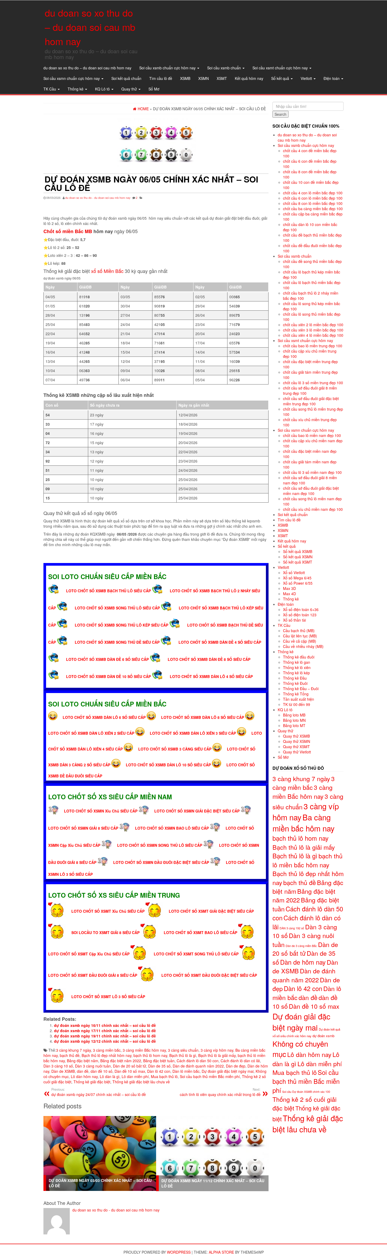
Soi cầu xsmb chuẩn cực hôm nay (168, 67)
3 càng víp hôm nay (217, 1050)
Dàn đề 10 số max (130, 1071)
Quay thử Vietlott (297, 751)
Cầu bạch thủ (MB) (299, 630)
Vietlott (307, 78)
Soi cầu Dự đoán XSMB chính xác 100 (306, 1092)
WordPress (179, 1252)
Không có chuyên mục (300, 1048)
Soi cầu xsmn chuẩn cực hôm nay (72, 78)
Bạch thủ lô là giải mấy (217, 1055)
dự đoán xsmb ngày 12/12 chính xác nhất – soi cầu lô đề (105, 1041)
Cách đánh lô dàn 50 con (198, 1060)
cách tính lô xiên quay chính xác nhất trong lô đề (220, 1092)
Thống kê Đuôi (295, 683)
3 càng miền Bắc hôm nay (144, 1050)
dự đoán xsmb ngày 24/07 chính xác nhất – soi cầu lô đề (98, 1092)
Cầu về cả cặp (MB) (299, 641)
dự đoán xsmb (323, 1035)
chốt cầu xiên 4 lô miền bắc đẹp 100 (313, 335)
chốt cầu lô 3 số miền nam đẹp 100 (312, 472)
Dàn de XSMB (63, 1071)
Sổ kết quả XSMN (297, 556)
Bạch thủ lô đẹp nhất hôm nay (106, 1055)
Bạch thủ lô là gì (182, 1055)
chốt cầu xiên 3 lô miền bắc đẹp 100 (313, 330)
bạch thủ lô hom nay (150, 1055)
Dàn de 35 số (159, 1066)
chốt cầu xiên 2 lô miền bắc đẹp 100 (313, 324)
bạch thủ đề (70, 1055)
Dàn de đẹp (235, 1066)
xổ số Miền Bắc (107, 270)
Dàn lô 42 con (158, 1071)
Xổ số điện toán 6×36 (301, 609)
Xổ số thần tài (294, 620)
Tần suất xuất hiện (298, 699)
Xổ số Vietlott (294, 572)
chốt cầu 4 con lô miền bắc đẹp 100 (313, 192)
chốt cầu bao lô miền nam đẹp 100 (312, 435)
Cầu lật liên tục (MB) (300, 635)
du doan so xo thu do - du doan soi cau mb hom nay (97, 198)
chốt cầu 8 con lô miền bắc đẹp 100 (313, 203)
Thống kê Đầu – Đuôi (301, 688)
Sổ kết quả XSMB (297, 551)
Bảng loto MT (294, 725)
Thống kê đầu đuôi (298, 657)
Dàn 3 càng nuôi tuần (93, 1066)
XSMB (185, 78)
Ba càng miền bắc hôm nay (303, 822)
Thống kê (76, 89)
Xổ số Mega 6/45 (297, 577)
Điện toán (332, 78)
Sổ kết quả (280, 78)
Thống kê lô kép (296, 672)
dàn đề (82, 1071)
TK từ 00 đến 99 (296, 704)
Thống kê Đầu (295, 678)
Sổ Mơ (153, 89)
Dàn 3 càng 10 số (58, 1066)
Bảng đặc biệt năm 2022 (120, 1060)
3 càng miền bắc (107, 1050)
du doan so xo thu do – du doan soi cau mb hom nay (90, 27)
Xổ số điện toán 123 (299, 614)
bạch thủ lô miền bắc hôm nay (307, 860)
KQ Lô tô (103, 89)
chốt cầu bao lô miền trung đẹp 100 (312, 345)
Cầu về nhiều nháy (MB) (303, 646)
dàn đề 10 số (101, 1071)
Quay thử (129, 89)
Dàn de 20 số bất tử (129, 1066)
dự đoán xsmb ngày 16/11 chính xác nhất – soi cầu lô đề (105, 1025)
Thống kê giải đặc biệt (91, 1081)
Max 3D (289, 588)
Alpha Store (221, 1252)
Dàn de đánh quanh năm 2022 (198, 1066)
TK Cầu (50, 89)
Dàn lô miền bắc (186, 1071)
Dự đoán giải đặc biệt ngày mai (228, 1071)
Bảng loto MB (294, 715)
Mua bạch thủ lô (164, 1076)
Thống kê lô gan (296, 662)
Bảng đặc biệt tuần (159, 1060)
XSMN (203, 78)
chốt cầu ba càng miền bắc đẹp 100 (313, 208)
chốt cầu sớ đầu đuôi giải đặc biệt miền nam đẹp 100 (311, 490)
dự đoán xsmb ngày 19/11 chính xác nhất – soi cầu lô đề (105, 1035)
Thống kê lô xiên (297, 667)
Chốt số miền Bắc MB (67, 231)
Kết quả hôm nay (249, 78)
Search (280, 114)
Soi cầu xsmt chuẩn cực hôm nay (280, 67)
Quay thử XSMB (296, 736)
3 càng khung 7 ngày (73, 1050)
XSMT (222, 78)
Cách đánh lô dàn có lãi (240, 1060)
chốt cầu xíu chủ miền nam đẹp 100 (313, 509)
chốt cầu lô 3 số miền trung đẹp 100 (313, 382)
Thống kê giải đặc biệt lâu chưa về (141, 1081)
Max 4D (289, 593)
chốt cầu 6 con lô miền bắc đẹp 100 (313, 198)
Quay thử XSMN (296, 741)
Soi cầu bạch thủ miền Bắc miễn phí (210, 1076)
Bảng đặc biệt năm (82, 1060)
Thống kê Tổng (296, 693)
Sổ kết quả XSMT (297, 562)
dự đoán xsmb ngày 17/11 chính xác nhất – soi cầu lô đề (105, 1030)
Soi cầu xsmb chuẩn (224, 67)
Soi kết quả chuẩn (126, 78)
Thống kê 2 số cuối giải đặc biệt (304, 1103)
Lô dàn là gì (110, 1076)
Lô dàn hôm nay (84, 1076)
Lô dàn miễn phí (135, 1076)
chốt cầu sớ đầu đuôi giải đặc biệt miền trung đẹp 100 (311, 401)
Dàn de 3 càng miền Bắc (301, 946)
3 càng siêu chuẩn (183, 1050)
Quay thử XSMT (296, 746)
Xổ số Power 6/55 (297, 583)
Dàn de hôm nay (303, 962)
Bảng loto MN (294, 720)
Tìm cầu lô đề (160, 78)
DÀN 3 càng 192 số (292, 928)
